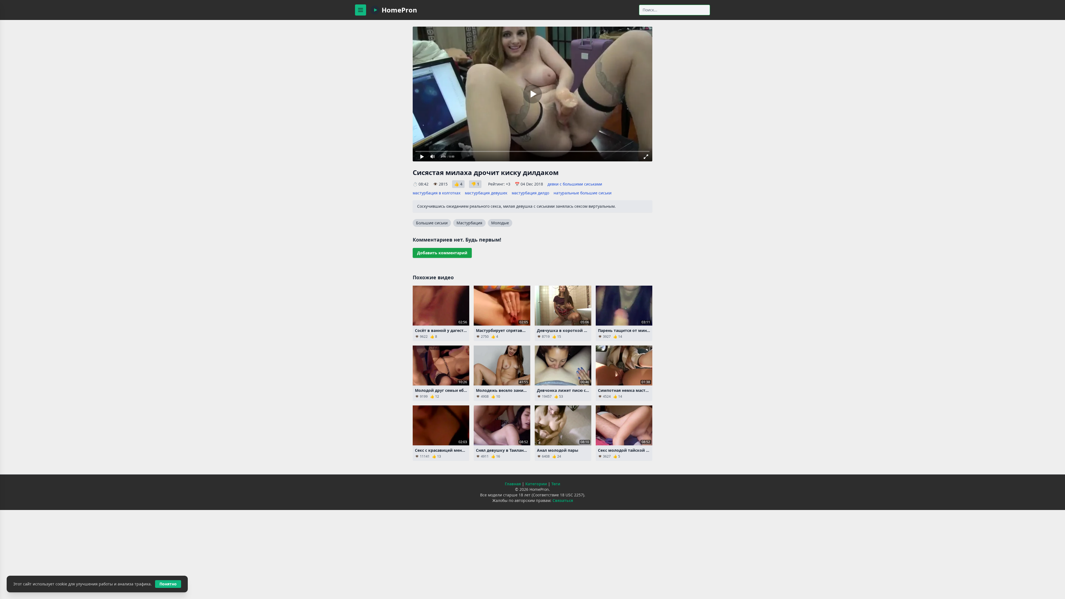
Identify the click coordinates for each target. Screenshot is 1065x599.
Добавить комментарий (442, 252)
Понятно (168, 584)
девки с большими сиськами (574, 184)
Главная (513, 483)
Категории (536, 483)
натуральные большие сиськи (583, 193)
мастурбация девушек (486, 193)
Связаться (562, 500)
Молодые (500, 222)
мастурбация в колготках (436, 193)
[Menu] (360, 10)
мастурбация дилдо (530, 193)
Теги (555, 483)
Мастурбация (469, 222)
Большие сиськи (432, 222)
